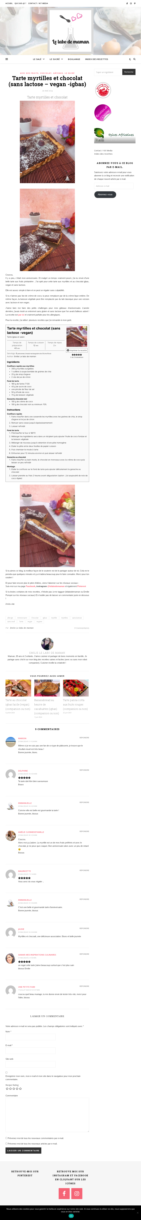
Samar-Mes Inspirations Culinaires (37, 954)
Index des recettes (96, 59)
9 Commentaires (81, 628)
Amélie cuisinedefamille (31, 832)
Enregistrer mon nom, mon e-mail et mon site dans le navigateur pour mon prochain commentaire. (43, 1078)
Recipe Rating (12, 1085)
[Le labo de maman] (70, 31)
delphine (23, 770)
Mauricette (24, 871)
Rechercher (128, 72)
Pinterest (81, 586)
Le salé (37, 59)
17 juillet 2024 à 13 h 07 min (29, 990)
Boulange (74, 59)
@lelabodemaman (56, 586)
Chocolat (46, 73)
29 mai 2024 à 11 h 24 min (27, 741)
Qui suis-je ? (20, 3)
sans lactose (77, 618)
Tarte (21, 621)
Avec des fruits (29, 73)
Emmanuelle (25, 803)
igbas (45, 618)
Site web (9, 1059)
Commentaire (12, 1095)
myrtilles (64, 618)
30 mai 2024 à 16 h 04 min (27, 932)
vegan (30, 621)
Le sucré (55, 59)
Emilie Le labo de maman (22, 628)
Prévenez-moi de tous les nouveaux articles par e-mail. (32, 1144)
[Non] (137, 1212)
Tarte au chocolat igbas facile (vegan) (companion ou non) (18, 704)
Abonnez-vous (105, 194)
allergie (10, 618)
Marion (22, 738)
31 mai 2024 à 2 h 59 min (27, 958)
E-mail (9, 1045)
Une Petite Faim (26, 986)
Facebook (30, 586)
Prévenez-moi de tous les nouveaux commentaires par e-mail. (36, 1138)
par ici (21, 315)
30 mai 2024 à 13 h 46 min (27, 903)
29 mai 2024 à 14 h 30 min (27, 774)
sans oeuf (11, 621)
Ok (71, 1216)
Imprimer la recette (78, 350)
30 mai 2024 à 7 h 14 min (27, 874)
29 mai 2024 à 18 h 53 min (27, 835)
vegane (39, 621)
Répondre (84, 737)
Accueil (9, 3)
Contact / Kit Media (38, 3)
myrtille (54, 618)
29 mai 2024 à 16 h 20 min (27, 806)
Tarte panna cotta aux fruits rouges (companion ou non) (75, 704)
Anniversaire (22, 618)
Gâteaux (58, 73)
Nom (8, 1031)
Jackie (21, 929)
